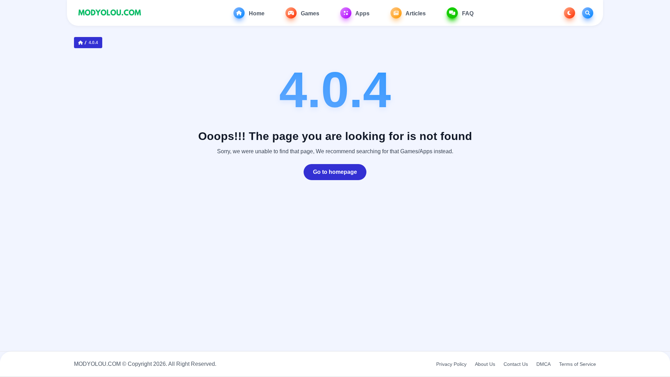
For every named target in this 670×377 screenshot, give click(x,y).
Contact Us (516, 364)
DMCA (543, 364)
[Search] (587, 13)
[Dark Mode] (569, 13)
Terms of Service (577, 364)
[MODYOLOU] (110, 13)
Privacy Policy (451, 364)
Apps (362, 13)
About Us (485, 364)
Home (256, 13)
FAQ (467, 13)
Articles (415, 13)
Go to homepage (335, 172)
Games (309, 13)
